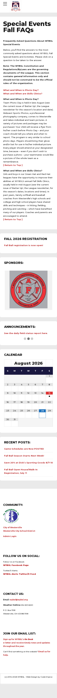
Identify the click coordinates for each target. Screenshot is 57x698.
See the (9, 333)
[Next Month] (49, 363)
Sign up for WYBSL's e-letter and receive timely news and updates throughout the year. (26, 642)
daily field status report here (30, 333)
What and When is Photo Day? (21, 90)
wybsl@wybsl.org (19, 600)
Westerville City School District (19, 531)
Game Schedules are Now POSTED (24, 449)
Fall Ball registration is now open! (23, 245)
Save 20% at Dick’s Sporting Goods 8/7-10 (28, 462)
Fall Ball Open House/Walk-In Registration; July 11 (21, 471)
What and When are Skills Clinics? (22, 93)
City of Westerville (12, 527)
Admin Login (9, 536)
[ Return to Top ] (12, 165)
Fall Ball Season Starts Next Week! (24, 455)
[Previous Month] (7, 363)
